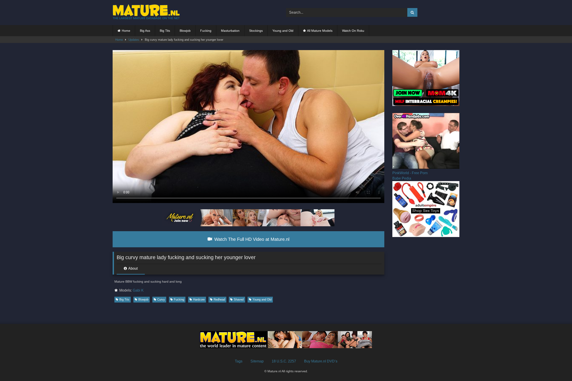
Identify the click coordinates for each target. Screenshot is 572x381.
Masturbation (230, 30)
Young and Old (282, 30)
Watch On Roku (353, 30)
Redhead (219, 299)
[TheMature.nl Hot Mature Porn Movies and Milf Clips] (146, 12)
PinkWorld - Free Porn (410, 173)
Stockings (256, 30)
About (133, 268)
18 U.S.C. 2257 (284, 361)
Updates (133, 39)
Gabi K (138, 290)
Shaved (239, 299)
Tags (238, 361)
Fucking (205, 30)
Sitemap (257, 361)
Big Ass (145, 30)
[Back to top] (558, 367)
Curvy (161, 299)
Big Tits (165, 30)
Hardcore (199, 299)
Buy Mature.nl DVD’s (320, 361)
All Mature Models (319, 30)
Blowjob (185, 30)
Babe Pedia (401, 178)
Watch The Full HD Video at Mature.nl (251, 239)
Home (126, 30)
